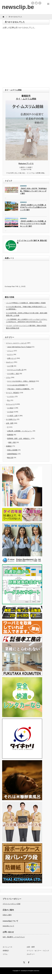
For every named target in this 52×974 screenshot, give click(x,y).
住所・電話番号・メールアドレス (14, 937)
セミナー (10, 354)
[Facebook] (28, 962)
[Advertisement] (26, 59)
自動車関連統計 (12, 454)
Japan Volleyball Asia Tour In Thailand (19, 347)
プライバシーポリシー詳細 (11, 904)
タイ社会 (10, 412)
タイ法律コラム (11, 419)
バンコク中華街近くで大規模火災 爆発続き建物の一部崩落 (26, 303)
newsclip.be (24, 970)
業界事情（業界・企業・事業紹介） (19, 438)
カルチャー (9, 362)
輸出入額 (10, 457)
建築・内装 (12, 442)
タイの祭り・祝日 (13, 373)
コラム (8, 377)
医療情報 (10, 434)
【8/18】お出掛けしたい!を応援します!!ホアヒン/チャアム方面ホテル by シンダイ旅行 (33, 207)
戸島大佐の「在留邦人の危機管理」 (19, 389)
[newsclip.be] (18, 7)
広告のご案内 (7, 915)
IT (8, 427)
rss (32, 3)
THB (16, 286)
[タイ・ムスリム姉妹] (27, 159)
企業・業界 (9, 423)
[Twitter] (24, 962)
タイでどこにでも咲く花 (15, 370)
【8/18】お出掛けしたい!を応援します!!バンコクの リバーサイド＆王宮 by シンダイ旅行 (33, 223)
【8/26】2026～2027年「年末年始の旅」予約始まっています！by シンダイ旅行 (33, 191)
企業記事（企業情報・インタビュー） (19, 431)
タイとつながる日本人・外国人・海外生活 (21, 381)
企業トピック (11, 358)
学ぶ (8, 400)
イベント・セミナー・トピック (16, 343)
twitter (36, 3)
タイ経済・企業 (12, 415)
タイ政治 (10, 408)
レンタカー (11, 396)
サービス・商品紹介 (12, 392)
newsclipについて (8, 926)
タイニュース (10, 404)
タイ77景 (10, 366)
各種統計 (9, 446)
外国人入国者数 (12, 450)
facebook (39, 3)
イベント (10, 350)
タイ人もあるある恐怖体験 (16, 385)
